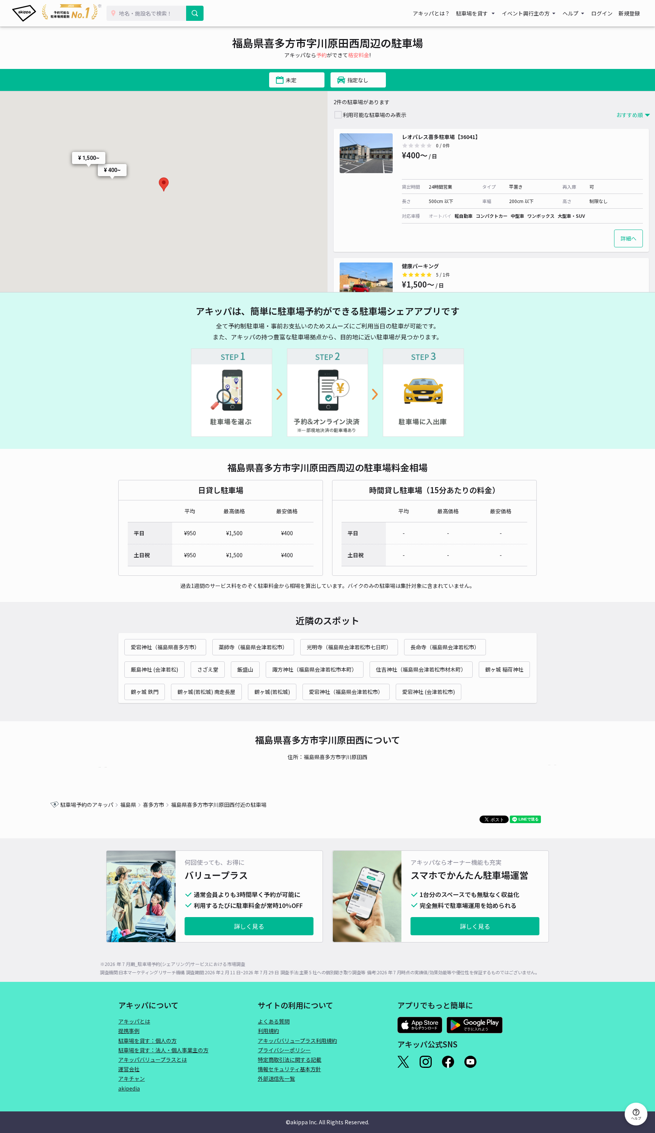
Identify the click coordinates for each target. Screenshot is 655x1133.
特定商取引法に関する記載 (289, 1059)
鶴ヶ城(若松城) (272, 691)
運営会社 (128, 1069)
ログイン (602, 13)
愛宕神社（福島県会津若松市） (346, 691)
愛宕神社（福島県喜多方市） (165, 647)
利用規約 (268, 1031)
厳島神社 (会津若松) (154, 669)
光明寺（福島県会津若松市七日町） (349, 647)
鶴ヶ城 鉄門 (144, 691)
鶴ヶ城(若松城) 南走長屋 (206, 691)
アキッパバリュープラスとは (152, 1059)
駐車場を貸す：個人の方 (147, 1040)
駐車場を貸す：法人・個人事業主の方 (163, 1050)
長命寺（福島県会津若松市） (445, 647)
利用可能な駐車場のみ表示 (374, 115)
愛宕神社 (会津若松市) (428, 691)
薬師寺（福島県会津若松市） (253, 647)
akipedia (129, 1088)
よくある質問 (274, 1021)
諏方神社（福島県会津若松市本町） (314, 669)
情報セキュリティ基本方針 (289, 1069)
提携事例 (128, 1031)
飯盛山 (245, 669)
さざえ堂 (207, 669)
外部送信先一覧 (276, 1078)
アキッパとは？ (431, 13)
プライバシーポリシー (284, 1050)
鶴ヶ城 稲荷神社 (504, 669)
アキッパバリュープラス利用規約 (297, 1040)
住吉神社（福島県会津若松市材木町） (421, 669)
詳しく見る (249, 926)
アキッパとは (134, 1021)
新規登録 (629, 13)
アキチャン (131, 1078)
